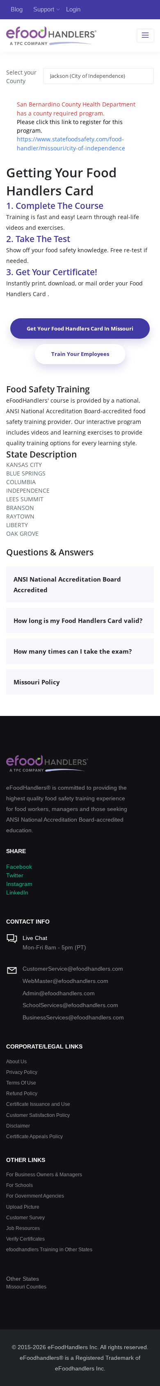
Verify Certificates (25, 1238)
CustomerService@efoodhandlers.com (73, 968)
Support (43, 9)
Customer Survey (25, 1217)
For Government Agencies (35, 1195)
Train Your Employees (80, 354)
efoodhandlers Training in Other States (49, 1249)
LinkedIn (17, 892)
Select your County (21, 76)
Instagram (19, 884)
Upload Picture (22, 1206)
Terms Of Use (21, 1082)
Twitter (14, 875)
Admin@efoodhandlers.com (59, 993)
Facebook (19, 866)
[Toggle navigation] (145, 35)
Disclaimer (18, 1125)
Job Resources (23, 1228)
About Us (16, 1061)
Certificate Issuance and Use (38, 1104)
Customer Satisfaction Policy (38, 1115)
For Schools (19, 1185)
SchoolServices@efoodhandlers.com (70, 1005)
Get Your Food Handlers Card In (80, 328)
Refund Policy (21, 1093)
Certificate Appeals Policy (34, 1136)
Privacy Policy (21, 1072)
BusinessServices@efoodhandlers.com (73, 1017)
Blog (17, 9)
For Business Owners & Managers (44, 1174)
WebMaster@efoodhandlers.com (65, 981)
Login (73, 9)
